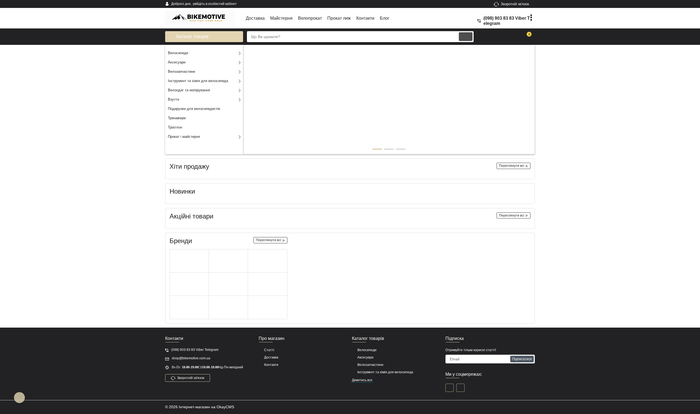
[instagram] (460, 388)
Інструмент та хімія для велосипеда (385, 372)
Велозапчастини (370, 365)
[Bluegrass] (267, 307)
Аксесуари (365, 357)
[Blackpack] (228, 307)
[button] (377, 149)
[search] (465, 36)
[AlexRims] (189, 284)
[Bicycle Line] (228, 284)
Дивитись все (362, 380)
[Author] (228, 261)
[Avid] (189, 261)
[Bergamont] (189, 307)
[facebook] (449, 388)
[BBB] (267, 261)
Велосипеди (367, 350)
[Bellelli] (267, 284)
